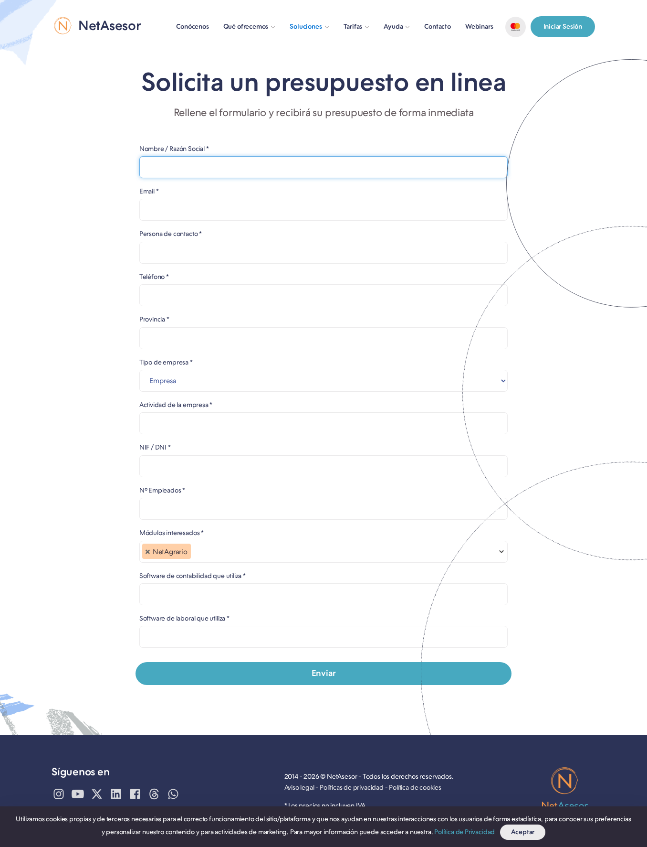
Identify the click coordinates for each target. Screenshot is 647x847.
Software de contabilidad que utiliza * (192, 575)
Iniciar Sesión (562, 26)
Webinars (479, 26)
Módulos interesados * (171, 532)
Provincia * (154, 319)
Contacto (437, 26)
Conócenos (192, 26)
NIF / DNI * (155, 447)
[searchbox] (195, 554)
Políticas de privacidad (352, 787)
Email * (149, 191)
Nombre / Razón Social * (174, 148)
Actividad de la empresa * (176, 404)
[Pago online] (515, 27)
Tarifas (353, 26)
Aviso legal (299, 787)
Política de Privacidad (464, 832)
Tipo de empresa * (166, 362)
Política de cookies (415, 787)
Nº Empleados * (162, 490)
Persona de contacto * (170, 233)
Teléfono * (154, 276)
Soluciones (306, 26)
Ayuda (393, 26)
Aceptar (523, 832)
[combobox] (323, 552)
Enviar (324, 673)
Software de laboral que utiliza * (184, 618)
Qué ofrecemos (246, 26)
